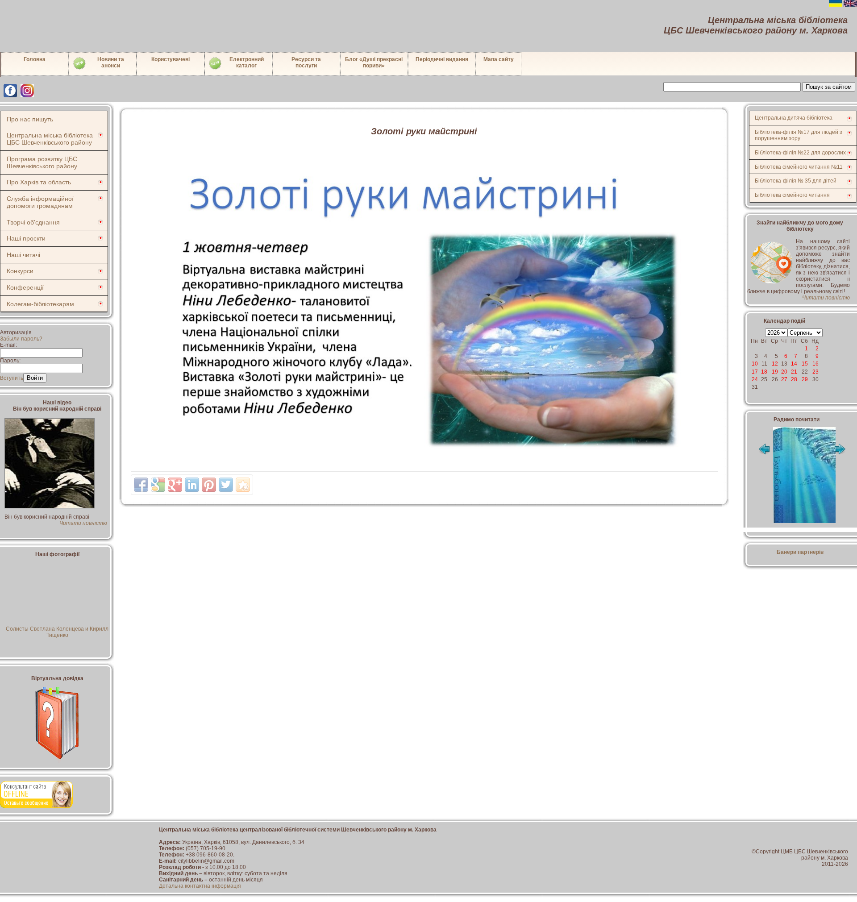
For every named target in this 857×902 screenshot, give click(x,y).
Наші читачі (23, 254)
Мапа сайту (498, 59)
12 (775, 364)
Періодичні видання (442, 59)
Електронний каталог (246, 62)
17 (755, 372)
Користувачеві (170, 59)
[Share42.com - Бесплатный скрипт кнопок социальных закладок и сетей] (243, 485)
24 (755, 379)
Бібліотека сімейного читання (792, 195)
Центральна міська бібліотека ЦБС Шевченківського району (50, 139)
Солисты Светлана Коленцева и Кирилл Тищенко (57, 632)
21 (794, 372)
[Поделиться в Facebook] (141, 485)
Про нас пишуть (30, 119)
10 (755, 364)
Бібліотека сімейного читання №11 (799, 167)
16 (815, 364)
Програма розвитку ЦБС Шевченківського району (42, 162)
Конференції (25, 287)
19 (775, 372)
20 (784, 372)
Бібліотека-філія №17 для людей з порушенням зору (798, 135)
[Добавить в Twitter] (226, 485)
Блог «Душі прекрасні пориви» (374, 62)
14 (794, 364)
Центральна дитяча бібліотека (793, 118)
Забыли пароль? (21, 339)
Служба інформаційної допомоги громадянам (40, 202)
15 (805, 364)
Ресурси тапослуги (306, 62)
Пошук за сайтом (829, 86)
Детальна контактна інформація (200, 886)
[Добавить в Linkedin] (192, 485)
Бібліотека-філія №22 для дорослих (800, 153)
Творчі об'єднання (33, 222)
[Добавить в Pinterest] (209, 485)
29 (805, 379)
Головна (35, 59)
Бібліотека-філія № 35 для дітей (795, 181)
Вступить (11, 378)
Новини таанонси (110, 62)
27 (784, 379)
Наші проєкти (26, 238)
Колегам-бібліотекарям (40, 304)
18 (764, 372)
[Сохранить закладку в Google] (158, 485)
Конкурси (20, 270)
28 (794, 379)
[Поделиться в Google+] (175, 485)
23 (815, 372)
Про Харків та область (39, 182)
